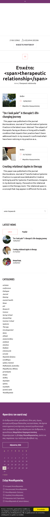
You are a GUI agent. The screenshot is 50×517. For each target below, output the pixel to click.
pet (4, 306)
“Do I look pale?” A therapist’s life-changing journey (30, 238)
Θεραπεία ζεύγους (9, 357)
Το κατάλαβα (41, 509)
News (5, 303)
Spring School (7, 315)
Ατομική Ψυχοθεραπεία (14, 486)
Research (6, 309)
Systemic (6, 324)
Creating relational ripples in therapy (22, 166)
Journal (5, 294)
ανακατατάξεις (8, 339)
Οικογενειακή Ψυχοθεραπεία (16, 489)
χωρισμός (6, 387)
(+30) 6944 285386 (31, 40)
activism (5, 285)
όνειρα (5, 375)
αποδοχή (6, 342)
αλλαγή (5, 336)
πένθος (5, 378)
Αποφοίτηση (17, 260)
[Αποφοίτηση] (7, 261)
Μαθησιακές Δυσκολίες (11, 366)
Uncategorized (8, 330)
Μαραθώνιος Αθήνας (10, 369)
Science (5, 312)
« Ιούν (5, 475)
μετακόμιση (7, 372)
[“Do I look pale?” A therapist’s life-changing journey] (9, 100)
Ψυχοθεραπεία (8, 392)
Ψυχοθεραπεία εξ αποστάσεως (17, 501)
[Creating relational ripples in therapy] (9, 153)
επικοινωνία (7, 351)
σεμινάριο (6, 381)
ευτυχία (5, 354)
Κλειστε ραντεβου (25, 45)
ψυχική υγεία (7, 390)
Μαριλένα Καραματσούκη (31, 106)
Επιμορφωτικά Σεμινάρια (14, 498)
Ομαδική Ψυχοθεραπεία (14, 495)
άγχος (5, 333)
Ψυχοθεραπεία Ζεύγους (14, 492)
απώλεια (6, 345)
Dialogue (6, 291)
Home (16, 83)
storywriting (7, 318)
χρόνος (5, 384)
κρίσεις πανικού (8, 363)
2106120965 (15, 40)
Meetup (5, 297)
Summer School (8, 321)
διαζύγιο (5, 348)
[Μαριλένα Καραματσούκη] (25, 19)
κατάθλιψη (6, 360)
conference (7, 288)
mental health (8, 300)
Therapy (5, 327)
